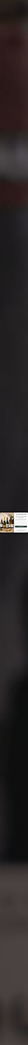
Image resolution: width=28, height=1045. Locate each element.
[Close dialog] (27, 513)
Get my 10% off (21, 526)
